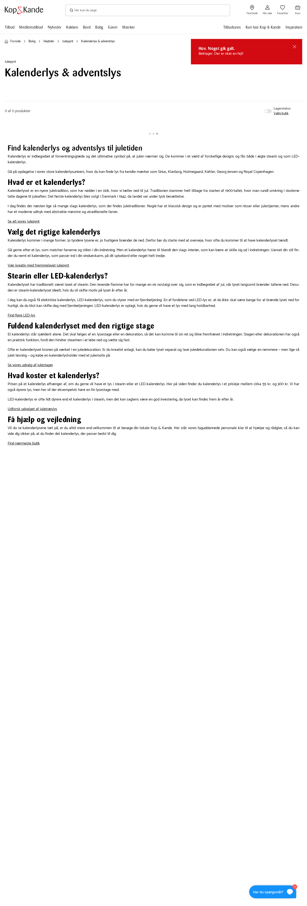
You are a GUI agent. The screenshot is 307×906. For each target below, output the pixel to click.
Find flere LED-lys (21, 315)
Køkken (72, 27)
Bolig (99, 27)
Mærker (128, 27)
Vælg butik (281, 113)
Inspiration (294, 27)
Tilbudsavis (232, 27)
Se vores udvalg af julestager (30, 365)
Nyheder (55, 27)
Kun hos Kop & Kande (263, 27)
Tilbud (9, 27)
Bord (87, 27)
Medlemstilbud (31, 27)
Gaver (113, 27)
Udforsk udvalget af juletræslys (32, 409)
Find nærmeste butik (24, 443)
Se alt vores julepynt (24, 221)
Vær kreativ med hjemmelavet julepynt (38, 265)
